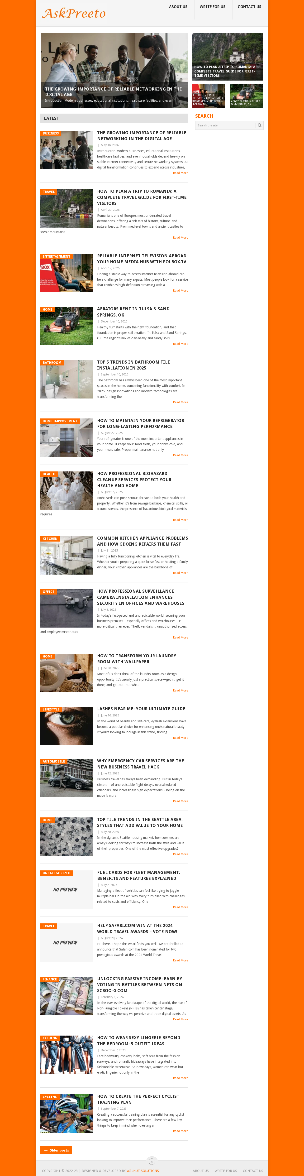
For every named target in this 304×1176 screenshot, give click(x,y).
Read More (180, 173)
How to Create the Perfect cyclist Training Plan (138, 1099)
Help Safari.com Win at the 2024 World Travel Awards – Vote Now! (137, 928)
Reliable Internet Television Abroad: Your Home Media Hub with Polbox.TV (142, 258)
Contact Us (249, 7)
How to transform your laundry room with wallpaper (136, 658)
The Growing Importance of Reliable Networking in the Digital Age (141, 135)
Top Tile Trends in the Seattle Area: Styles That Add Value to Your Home (140, 822)
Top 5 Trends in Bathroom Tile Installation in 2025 (133, 365)
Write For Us (212, 7)
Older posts (58, 1150)
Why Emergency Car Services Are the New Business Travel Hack (140, 763)
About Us (178, 7)
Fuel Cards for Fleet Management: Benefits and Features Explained (138, 875)
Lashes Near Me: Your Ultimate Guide (141, 708)
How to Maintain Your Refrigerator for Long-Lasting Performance (140, 423)
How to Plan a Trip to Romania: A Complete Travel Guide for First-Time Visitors (142, 197)
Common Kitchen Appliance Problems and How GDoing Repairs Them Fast (142, 541)
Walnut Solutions (143, 1171)
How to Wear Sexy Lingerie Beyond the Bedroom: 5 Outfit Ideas (138, 1040)
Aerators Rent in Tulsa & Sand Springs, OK (133, 311)
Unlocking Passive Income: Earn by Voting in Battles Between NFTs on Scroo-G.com (139, 984)
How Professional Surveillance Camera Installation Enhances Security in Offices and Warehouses (140, 597)
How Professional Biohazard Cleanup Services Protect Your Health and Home (134, 479)
